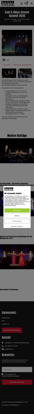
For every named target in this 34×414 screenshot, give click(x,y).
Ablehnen (17, 216)
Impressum (20, 226)
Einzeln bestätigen (17, 221)
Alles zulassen (17, 210)
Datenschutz (14, 226)
